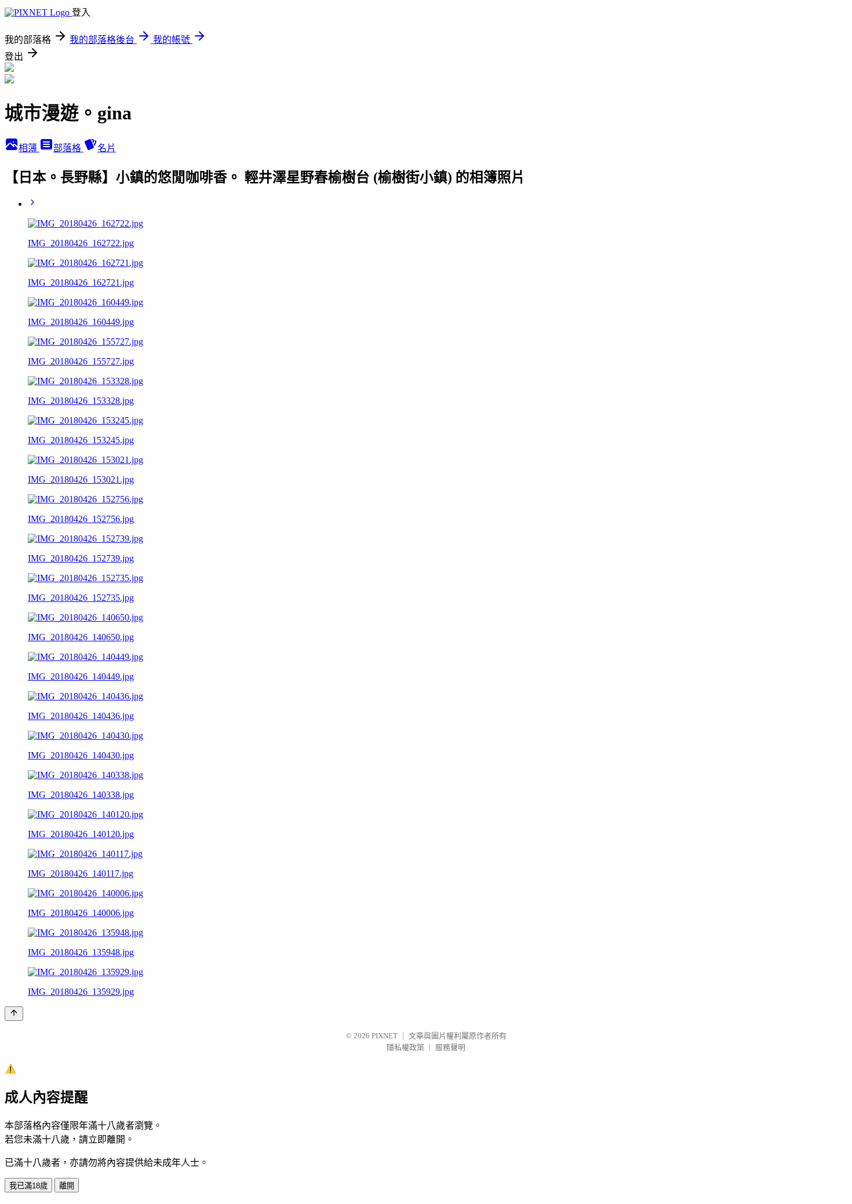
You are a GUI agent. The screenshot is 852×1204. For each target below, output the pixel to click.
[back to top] (14, 1013)
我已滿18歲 (28, 1185)
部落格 (68, 148)
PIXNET (385, 1035)
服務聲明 (450, 1047)
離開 (66, 1185)
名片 (106, 148)
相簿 (29, 148)
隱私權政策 (405, 1047)
